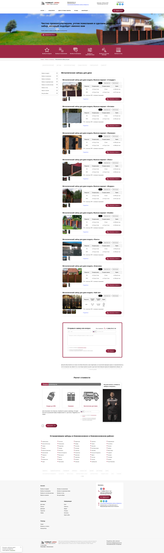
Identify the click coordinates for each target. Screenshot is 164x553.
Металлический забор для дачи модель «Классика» (82, 266)
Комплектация (115, 83)
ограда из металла (82, 65)
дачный (91, 470)
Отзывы (76, 10)
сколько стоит (83, 470)
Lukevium (117, 541)
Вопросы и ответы (44, 526)
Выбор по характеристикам (89, 54)
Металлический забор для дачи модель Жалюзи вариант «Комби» (88, 213)
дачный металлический (48, 65)
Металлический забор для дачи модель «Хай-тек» (82, 292)
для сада (59, 65)
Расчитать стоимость (115, 99)
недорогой (103, 65)
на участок (61, 473)
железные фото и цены (81, 473)
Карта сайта (67, 515)
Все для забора (45, 93)
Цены (100, 83)
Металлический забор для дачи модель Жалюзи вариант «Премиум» (89, 133)
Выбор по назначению (61, 53)
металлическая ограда (69, 65)
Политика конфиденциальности (114, 542)
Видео (65, 508)
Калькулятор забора (50, 34)
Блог (65, 504)
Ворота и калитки (45, 90)
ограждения (66, 470)
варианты (45, 470)
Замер (42, 512)
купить (107, 470)
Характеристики (107, 83)
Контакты (66, 512)
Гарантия (42, 510)
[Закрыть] (21, 547)
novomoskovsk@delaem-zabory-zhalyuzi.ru (78, 4)
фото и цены (70, 473)
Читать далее (93, 369)
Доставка (42, 504)
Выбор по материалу (75, 53)
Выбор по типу (118, 53)
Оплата (42, 506)
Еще (83, 476)
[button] (41, 51)
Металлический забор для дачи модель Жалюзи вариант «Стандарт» (89, 80)
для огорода (99, 470)
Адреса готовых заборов (64, 10)
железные (74, 470)
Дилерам (42, 508)
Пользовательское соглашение (114, 544)
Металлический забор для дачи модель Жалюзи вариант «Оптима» (88, 106)
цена (112, 473)
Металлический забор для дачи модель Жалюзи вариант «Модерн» (88, 186)
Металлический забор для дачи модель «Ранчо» (81, 239)
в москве (119, 473)
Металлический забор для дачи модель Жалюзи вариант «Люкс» (87, 159)
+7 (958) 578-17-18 (120, 2)
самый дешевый (94, 65)
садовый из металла (55, 470)
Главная (42, 59)
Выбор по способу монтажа (104, 54)
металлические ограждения (49, 473)
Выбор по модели (47, 53)
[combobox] (94, 331)
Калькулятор (52, 10)
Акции (41, 524)
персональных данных (82, 347)
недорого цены (104, 473)
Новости (66, 506)
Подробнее (12, 550)
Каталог (42, 10)
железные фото (94, 473)
